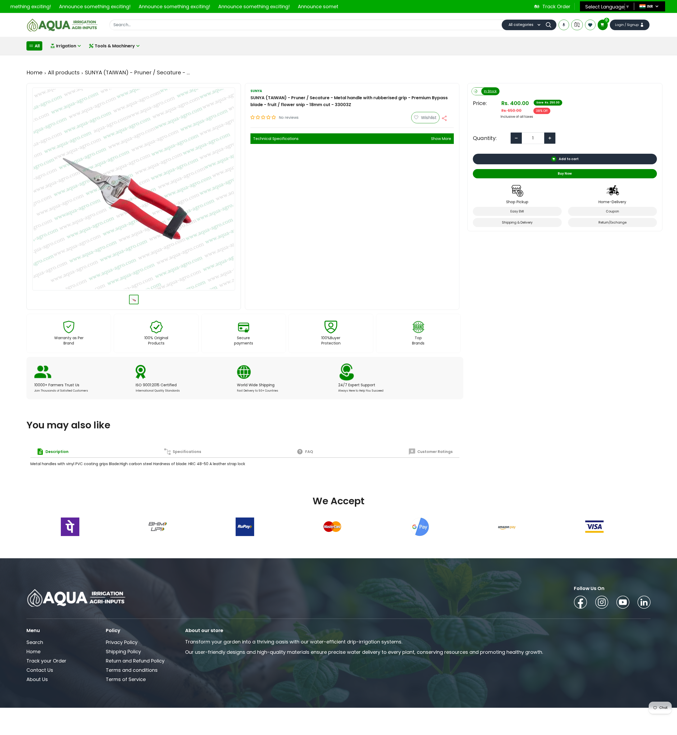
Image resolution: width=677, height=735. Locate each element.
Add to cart (569, 159)
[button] (263, 117)
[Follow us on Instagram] (601, 603)
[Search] (549, 25)
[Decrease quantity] (516, 138)
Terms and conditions (132, 670)
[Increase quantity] (549, 138)
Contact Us (39, 670)
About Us (37, 679)
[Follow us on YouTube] (622, 603)
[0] (603, 25)
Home (34, 72)
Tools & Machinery (115, 46)
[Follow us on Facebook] (580, 603)
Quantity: (485, 138)
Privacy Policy (122, 642)
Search (34, 642)
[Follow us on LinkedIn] (644, 603)
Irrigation (66, 46)
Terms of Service (126, 679)
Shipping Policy (123, 651)
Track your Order (46, 660)
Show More (441, 138)
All (37, 46)
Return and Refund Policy (135, 660)
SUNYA (256, 91)
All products (64, 72)
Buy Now (565, 173)
